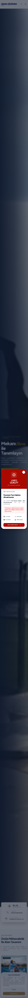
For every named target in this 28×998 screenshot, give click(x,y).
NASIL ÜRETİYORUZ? (14, 525)
